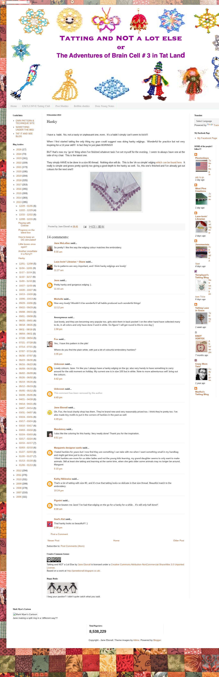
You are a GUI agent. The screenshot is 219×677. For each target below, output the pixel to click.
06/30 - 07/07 (26, 355)
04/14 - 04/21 (26, 403)
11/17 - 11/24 (26, 272)
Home (14, 106)
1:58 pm (58, 329)
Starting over (210, 227)
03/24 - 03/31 (26, 417)
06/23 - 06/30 (26, 360)
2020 (19, 171)
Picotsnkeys (202, 158)
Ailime (136, 640)
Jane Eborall (61, 407)
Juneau (210, 196)
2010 (19, 479)
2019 (19, 175)
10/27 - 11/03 (26, 285)
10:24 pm (59, 490)
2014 (19, 197)
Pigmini (58, 500)
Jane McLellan (62, 243)
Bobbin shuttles (82, 106)
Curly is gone (210, 374)
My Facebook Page (207, 138)
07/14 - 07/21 (26, 347)
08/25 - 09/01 (26, 320)
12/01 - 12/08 (26, 263)
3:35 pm (58, 354)
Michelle (58, 299)
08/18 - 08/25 (26, 325)
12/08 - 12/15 (26, 219)
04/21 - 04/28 (26, 399)
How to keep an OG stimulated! (27, 238)
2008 (19, 488)
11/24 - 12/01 (26, 268)
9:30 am (58, 251)
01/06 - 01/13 (26, 465)
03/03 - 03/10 (26, 430)
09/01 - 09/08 (26, 316)
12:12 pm (59, 307)
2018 (19, 180)
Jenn (56, 280)
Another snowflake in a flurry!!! (27, 252)
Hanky (21, 258)
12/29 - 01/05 (26, 206)
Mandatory (60, 429)
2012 (19, 470)
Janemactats (202, 244)
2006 (19, 496)
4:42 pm (58, 378)
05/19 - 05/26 (26, 382)
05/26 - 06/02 (26, 377)
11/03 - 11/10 (26, 281)
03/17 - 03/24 (26, 421)
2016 (19, 189)
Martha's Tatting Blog (202, 393)
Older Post (178, 540)
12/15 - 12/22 (26, 214)
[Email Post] (85, 226)
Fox (56, 339)
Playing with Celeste (24, 224)
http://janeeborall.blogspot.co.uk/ (83, 570)
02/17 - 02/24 (26, 438)
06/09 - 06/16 (26, 368)
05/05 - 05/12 (26, 390)
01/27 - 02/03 (26, 452)
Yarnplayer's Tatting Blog (202, 276)
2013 (19, 202)
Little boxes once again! (27, 245)
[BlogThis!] (93, 226)
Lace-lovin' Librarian (201, 217)
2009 (19, 483)
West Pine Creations (200, 189)
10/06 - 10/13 (26, 298)
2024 (19, 154)
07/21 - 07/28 (26, 342)
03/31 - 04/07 (26, 412)
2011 (19, 475)
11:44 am (58, 289)
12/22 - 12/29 (26, 210)
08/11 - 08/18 (26, 329)
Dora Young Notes (104, 106)
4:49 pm (58, 397)
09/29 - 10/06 (26, 303)
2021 (19, 167)
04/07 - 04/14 (26, 408)
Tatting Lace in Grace (202, 309)
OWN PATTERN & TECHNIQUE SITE (25, 122)
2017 (19, 184)
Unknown (59, 364)
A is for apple (210, 346)
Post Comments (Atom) (72, 546)
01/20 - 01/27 (26, 456)
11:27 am (58, 270)
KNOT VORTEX (199, 337)
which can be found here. (169, 162)
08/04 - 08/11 (26, 333)
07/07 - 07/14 (26, 351)
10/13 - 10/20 (26, 294)
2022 (19, 162)
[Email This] (90, 226)
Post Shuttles (61, 106)
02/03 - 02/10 (26, 447)
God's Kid (59, 519)
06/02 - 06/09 (26, 373)
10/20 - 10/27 (26, 290)
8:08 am (58, 509)
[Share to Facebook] (99, 226)
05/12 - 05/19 (26, 386)
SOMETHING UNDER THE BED (25, 128)
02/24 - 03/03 (26, 434)
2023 (19, 158)
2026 (19, 149)
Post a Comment (59, 534)
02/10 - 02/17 (26, 443)
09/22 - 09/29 (26, 307)
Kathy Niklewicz (62, 479)
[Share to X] (96, 226)
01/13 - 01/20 (26, 460)
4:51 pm (58, 437)
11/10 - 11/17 (26, 276)
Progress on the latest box (26, 231)
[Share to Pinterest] (102, 226)
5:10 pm (58, 468)
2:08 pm (58, 527)
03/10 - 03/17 (26, 425)
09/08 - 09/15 (26, 312)
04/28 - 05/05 (26, 395)
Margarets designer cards (68, 447)
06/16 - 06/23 (26, 364)
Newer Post (53, 540)
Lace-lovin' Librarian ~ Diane (69, 261)
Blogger (157, 640)
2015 (19, 193)
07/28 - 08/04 (26, 338)
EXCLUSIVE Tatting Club (36, 106)
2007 (19, 492)
